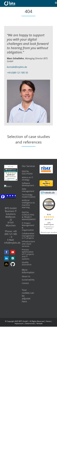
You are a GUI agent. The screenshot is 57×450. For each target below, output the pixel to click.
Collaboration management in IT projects (28, 235)
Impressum (19, 323)
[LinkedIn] (6, 258)
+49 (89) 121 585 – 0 (11, 234)
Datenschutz (30, 323)
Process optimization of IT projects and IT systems (28, 254)
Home (48, 321)
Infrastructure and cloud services (28, 243)
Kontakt (39, 323)
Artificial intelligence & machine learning (28, 203)
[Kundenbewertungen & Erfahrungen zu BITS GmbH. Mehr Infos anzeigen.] (10, 166)
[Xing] (12, 258)
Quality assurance (26, 263)
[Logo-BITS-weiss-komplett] (9, 2)
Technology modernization (28, 195)
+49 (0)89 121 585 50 (17, 72)
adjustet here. (26, 300)
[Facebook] (6, 252)
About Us (26, 276)
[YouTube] (12, 252)
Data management (28, 190)
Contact (25, 283)
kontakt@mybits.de (17, 66)
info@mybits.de (12, 242)
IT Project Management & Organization (28, 226)
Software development (28, 184)
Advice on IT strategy (27, 178)
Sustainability (28, 279)
